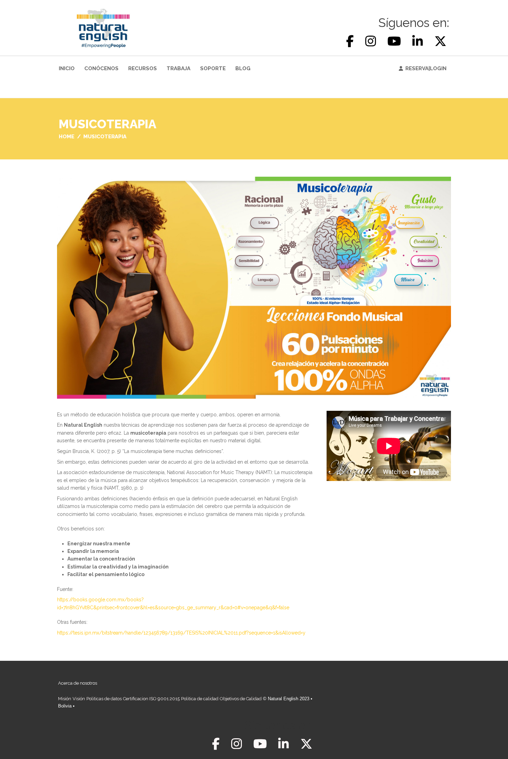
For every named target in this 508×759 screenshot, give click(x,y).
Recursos (142, 68)
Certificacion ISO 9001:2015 (151, 698)
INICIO (67, 68)
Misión (64, 698)
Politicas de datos (104, 698)
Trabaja (178, 68)
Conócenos (101, 68)
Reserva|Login (425, 68)
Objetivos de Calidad (241, 698)
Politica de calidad (199, 698)
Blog (243, 68)
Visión (79, 698)
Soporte (213, 68)
